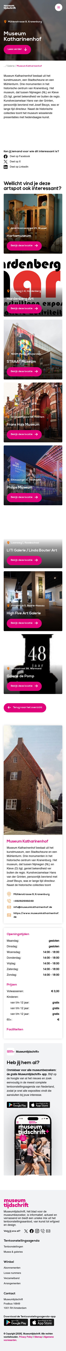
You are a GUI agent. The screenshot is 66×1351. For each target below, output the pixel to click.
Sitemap (38, 1337)
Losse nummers (12, 1273)
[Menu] (58, 7)
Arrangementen (12, 1283)
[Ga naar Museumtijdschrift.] (4, 66)
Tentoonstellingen (13, 1247)
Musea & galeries (13, 1252)
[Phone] (43, 1231)
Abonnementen (12, 1268)
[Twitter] (26, 1231)
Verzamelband (11, 1278)
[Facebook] (32, 1231)
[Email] (48, 1231)
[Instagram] (37, 1231)
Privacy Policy (25, 1337)
